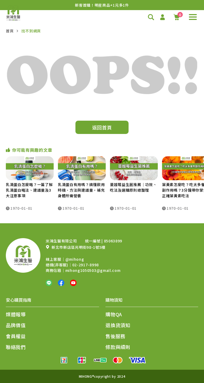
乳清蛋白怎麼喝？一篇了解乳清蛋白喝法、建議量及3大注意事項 (29, 190)
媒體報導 (16, 314)
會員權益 (16, 336)
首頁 (10, 30)
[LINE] (49, 283)
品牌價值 (16, 325)
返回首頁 (102, 127)
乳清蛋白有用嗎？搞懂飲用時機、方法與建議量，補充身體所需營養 (81, 190)
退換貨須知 (117, 325)
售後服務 (115, 336)
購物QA (113, 314)
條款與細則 (117, 346)
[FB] (61, 283)
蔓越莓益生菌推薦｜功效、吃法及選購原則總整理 (133, 187)
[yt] (73, 283)
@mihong (74, 259)
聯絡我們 (16, 346)
